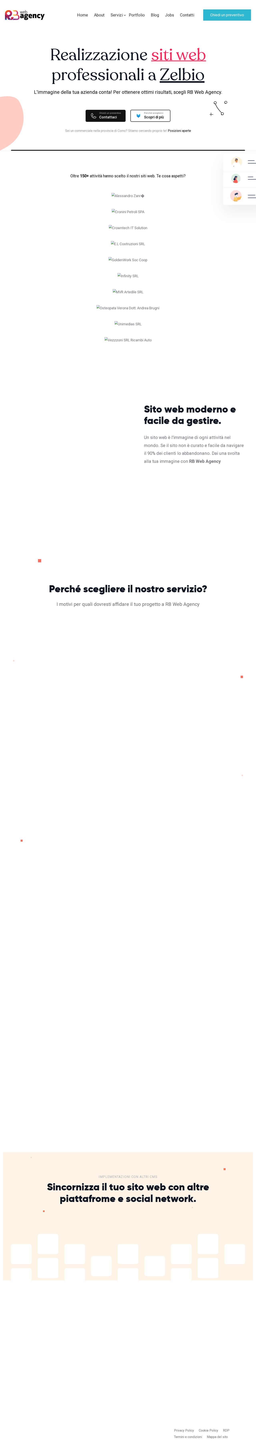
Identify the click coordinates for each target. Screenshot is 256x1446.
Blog (155, 15)
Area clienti (152, 1400)
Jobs (169, 15)
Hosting (28, 958)
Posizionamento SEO (112, 1408)
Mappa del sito (217, 1437)
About (99, 15)
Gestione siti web (110, 1424)
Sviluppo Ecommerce (112, 1392)
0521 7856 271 (203, 1404)
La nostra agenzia (156, 1384)
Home (82, 15)
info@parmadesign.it (207, 1396)
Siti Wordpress (108, 1400)
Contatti (187, 15)
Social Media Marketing (114, 1416)
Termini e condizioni (188, 1437)
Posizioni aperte (179, 131)
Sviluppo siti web (110, 1384)
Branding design (109, 1432)
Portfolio (137, 15)
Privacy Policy (184, 1430)
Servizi (117, 15)
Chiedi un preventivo (227, 15)
